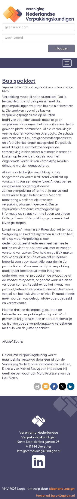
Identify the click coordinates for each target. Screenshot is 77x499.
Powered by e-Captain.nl (55, 495)
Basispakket (19, 80)
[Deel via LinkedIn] (71, 387)
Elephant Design (62, 489)
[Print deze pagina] (37, 387)
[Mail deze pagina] (45, 387)
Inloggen (61, 48)
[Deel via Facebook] (54, 387)
